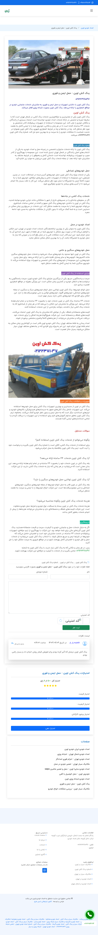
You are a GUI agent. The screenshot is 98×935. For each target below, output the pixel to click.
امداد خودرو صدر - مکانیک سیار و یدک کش (30, 921)
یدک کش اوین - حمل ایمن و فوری (75, 784)
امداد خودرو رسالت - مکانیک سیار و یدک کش (76, 919)
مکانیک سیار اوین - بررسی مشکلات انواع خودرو (69, 789)
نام (88, 571)
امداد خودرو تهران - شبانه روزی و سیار (42, 926)
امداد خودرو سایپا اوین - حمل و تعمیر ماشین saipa (67, 769)
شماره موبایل (41, 571)
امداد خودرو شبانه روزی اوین (77, 779)
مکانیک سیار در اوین (83, 864)
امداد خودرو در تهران (83, 879)
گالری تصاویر (40, 854)
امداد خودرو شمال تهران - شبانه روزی (73, 754)
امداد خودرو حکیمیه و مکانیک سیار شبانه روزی (63, 921)
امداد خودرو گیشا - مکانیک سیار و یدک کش (49, 924)
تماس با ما (41, 850)
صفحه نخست (39, 835)
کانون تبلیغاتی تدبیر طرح (43, 901)
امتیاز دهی (50, 728)
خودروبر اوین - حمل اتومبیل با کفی (74, 774)
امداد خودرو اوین (87, 27)
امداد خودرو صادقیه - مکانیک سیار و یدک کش (43, 919)
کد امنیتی (85, 615)
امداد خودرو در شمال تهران (81, 884)
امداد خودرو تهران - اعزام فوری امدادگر (73, 759)
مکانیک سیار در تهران (83, 874)
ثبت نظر (76, 627)
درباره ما (42, 840)
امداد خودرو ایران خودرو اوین (77, 749)
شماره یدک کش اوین (83, 869)
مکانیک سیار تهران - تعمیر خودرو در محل (72, 764)
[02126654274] (90, 915)
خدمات (42, 845)
